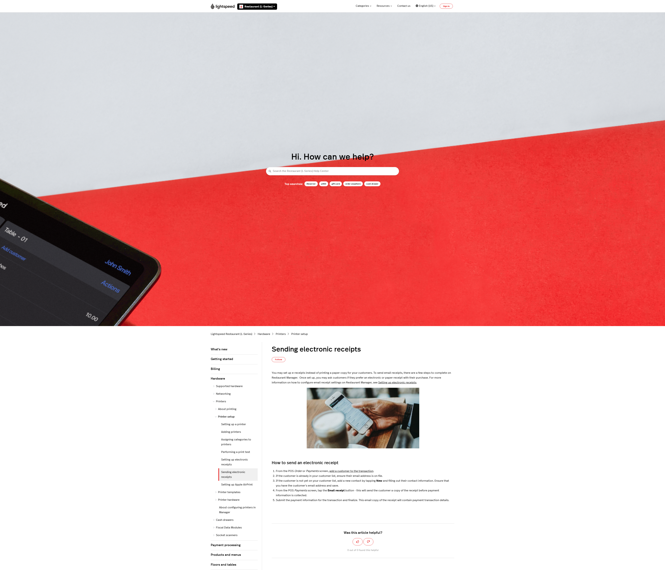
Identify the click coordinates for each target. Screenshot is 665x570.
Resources (383, 6)
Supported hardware (229, 386)
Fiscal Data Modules (229, 527)
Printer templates (229, 492)
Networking (223, 393)
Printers (281, 334)
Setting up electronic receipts (397, 382)
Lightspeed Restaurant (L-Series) (231, 334)
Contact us (403, 6)
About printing (227, 409)
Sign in (446, 6)
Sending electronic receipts (233, 474)
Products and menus (226, 554)
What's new (219, 349)
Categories (362, 6)
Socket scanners (226, 535)
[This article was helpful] (358, 541)
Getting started (222, 359)
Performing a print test (235, 452)
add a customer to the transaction (351, 471)
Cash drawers (224, 520)
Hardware (264, 334)
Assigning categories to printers (236, 442)
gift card (336, 184)
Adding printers (231, 432)
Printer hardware (229, 499)
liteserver (311, 184)
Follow (278, 359)
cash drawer (372, 184)
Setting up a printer (233, 424)
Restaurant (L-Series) (259, 6)
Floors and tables (223, 564)
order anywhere (353, 184)
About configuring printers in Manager (237, 510)
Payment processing (226, 545)
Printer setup (299, 334)
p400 (323, 184)
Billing (215, 369)
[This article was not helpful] (368, 541)
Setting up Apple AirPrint (237, 484)
